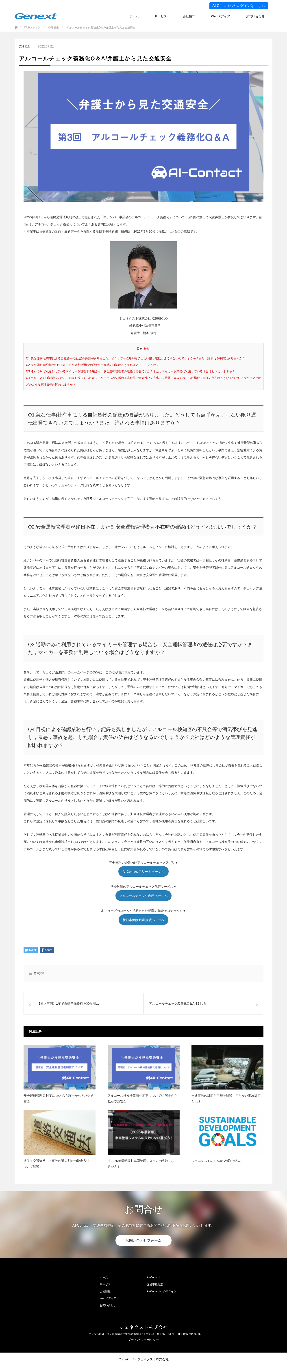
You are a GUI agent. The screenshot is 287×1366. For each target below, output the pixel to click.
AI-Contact (153, 1277)
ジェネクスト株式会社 (143, 1327)
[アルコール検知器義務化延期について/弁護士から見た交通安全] (144, 1067)
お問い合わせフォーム (143, 1240)
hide (147, 348)
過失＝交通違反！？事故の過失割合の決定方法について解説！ (58, 1163)
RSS (18, 1359)
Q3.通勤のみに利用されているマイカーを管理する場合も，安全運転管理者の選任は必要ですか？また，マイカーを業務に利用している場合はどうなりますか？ (130, 371)
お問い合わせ (255, 16)
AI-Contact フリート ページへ (144, 871)
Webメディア (220, 16)
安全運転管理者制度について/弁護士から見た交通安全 (58, 1098)
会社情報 (189, 16)
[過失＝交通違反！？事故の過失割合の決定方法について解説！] (60, 1132)
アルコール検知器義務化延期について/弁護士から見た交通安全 (143, 1098)
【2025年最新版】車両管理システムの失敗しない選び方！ (143, 1163)
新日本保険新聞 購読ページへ (143, 920)
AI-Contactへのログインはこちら (238, 6)
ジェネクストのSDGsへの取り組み (216, 1161)
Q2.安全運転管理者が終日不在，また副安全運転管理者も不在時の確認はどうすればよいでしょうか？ (92, 365)
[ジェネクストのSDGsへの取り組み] (227, 1132)
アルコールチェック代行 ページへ (143, 896)
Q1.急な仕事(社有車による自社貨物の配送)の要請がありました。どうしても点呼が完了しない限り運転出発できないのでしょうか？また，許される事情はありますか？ (135, 358)
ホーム (134, 16)
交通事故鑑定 (155, 1284)
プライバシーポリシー (143, 1340)
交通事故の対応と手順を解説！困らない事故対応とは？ (226, 1098)
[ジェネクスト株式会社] (36, 16)
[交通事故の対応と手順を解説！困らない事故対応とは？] (227, 1067)
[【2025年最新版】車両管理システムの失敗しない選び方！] (144, 1132)
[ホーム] (16, 24)
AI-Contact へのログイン (161, 1291)
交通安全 (24, 46)
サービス (160, 16)
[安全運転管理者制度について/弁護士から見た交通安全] (60, 1067)
